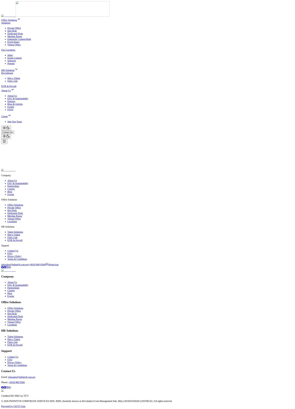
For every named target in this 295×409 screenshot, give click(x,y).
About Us (6, 90)
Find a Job (12, 81)
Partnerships (13, 186)
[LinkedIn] (5, 267)
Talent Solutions (15, 232)
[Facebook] (2, 267)
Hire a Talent (13, 78)
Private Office (14, 28)
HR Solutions (7, 70)
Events (10, 194)
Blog (9, 191)
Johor (10, 55)
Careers (11, 189)
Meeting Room (14, 36)
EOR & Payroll (8, 86)
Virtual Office (14, 44)
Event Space (13, 42)
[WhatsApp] (10, 267)
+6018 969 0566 (37, 264)
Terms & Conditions (17, 259)
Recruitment (7, 73)
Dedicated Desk (15, 33)
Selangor (11, 60)
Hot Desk (12, 31)
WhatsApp (53, 264)
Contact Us (7, 132)
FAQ (9, 253)
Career (4, 116)
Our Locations (8, 50)
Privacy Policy (14, 256)
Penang (11, 63)
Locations (12, 221)
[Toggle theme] (6, 128)
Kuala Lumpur (14, 58)
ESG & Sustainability (17, 183)
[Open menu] (4, 141)
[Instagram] (7, 267)
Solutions (5, 23)
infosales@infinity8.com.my (15, 264)
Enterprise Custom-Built (19, 39)
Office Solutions (9, 20)
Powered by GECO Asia (13, 406)
